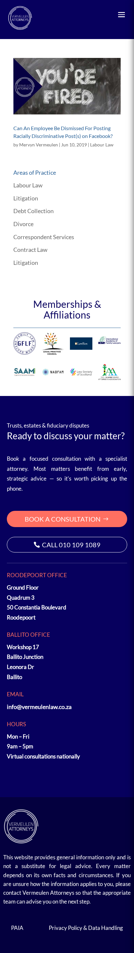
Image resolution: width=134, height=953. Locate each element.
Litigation (25, 198)
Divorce (23, 223)
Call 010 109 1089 (71, 545)
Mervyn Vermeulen (38, 144)
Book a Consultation (62, 519)
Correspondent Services (43, 236)
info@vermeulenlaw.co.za (39, 706)
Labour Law (102, 144)
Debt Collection (33, 210)
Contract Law (30, 249)
